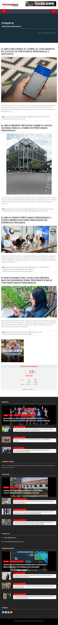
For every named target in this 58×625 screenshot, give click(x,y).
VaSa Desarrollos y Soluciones (34, 621)
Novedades (16, 117)
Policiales (17, 487)
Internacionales (13, 561)
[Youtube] (11, 612)
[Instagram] (8, 612)
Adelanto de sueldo (14, 211)
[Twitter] (6, 612)
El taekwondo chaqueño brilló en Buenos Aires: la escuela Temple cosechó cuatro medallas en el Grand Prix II (33, 429)
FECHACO (11, 271)
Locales (11, 415)
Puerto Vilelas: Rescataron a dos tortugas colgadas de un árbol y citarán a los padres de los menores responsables (33, 523)
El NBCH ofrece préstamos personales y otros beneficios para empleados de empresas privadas (26, 220)
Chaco (4, 334)
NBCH (8, 119)
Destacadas (16, 209)
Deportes (6, 415)
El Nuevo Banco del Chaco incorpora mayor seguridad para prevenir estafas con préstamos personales (26, 280)
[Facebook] (3, 612)
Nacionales (17, 415)
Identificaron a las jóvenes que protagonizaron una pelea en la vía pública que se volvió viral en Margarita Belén (34, 512)
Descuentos (25, 211)
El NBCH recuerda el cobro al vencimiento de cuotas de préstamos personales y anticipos (28, 51)
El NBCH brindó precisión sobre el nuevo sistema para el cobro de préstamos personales (26, 128)
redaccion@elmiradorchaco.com (14, 541)
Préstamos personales (18, 119)
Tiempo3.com (31, 389)
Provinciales (24, 117)
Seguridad (29, 334)
